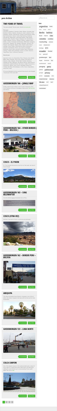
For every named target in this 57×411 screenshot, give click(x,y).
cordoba (50, 39)
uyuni (47, 82)
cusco (40, 45)
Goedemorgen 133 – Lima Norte (18, 328)
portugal (41, 72)
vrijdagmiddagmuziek (43, 85)
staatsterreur (43, 79)
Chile (51, 36)
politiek (41, 69)
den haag (41, 48)
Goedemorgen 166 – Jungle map (18, 83)
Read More (32, 77)
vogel (52, 82)
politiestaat (49, 70)
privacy (47, 73)
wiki (13, 370)
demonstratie (47, 45)
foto (40, 54)
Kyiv (50, 57)
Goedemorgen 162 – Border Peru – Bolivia (19, 256)
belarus (49, 29)
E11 (46, 48)
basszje (44, 29)
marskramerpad (42, 63)
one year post (27, 27)
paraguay (42, 67)
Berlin (41, 32)
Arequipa (7, 293)
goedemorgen (43, 57)
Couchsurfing (43, 42)
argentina (43, 26)
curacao (51, 42)
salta (53, 76)
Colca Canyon (10, 362)
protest (40, 75)
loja (52, 60)
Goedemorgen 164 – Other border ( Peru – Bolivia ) (20, 129)
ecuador (42, 51)
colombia (42, 39)
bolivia (49, 32)
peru (49, 66)
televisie (51, 79)
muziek (49, 63)
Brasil (40, 36)
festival (50, 51)
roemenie (47, 76)
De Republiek (28, 7)
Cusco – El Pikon (11, 161)
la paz (40, 60)
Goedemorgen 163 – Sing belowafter (15, 193)
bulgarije (46, 35)
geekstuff (45, 54)
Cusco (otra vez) (11, 216)
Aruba (51, 26)
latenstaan (46, 60)
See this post (31, 88)
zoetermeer (42, 88)
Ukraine (41, 82)
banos (40, 29)
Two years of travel (13, 23)
